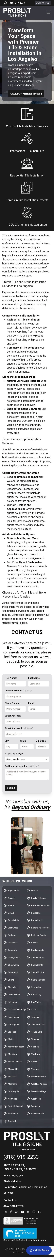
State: (23, 741)
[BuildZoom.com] (27, 1233)
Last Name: (34, 678)
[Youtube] (22, 1212)
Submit (11, 787)
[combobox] (27, 759)
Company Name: (18, 690)
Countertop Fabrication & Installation (25, 1186)
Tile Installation (12, 1181)
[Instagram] (5, 1212)
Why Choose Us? (13, 1175)
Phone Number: (13, 703)
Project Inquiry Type (14, 753)
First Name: (11, 678)
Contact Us (42, 2)
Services (8, 1192)
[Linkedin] (39, 1212)
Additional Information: (22, 766)
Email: (31, 703)
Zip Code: (41, 741)
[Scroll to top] (5, 1251)
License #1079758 (27, 1150)
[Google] (34, 1212)
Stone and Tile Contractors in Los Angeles (24, 1240)
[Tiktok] (16, 1212)
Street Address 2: (19, 728)
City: (7, 741)
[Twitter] (28, 1212)
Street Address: (13, 715)
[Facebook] (11, 1212)
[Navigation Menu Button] (48, 12)
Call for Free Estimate (26, 93)
